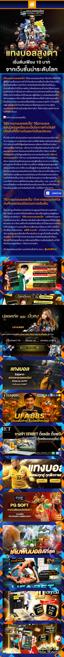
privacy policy (48, 340)
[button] (32, 4)
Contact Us (14, 340)
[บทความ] (47, 193)
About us (30, 340)
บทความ (56, 193)
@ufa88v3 (50, 249)
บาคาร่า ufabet (24, 334)
